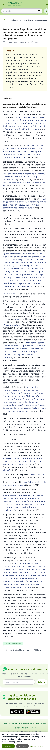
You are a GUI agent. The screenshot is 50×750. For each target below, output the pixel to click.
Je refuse (22, 746)
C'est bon (8, 746)
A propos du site (10, 723)
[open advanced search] (39, 11)
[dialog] (24, 741)
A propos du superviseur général (32, 723)
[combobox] (20, 11)
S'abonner (42, 682)
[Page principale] (4, 20)
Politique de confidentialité (25, 728)
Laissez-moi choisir (38, 746)
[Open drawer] (47, 4)
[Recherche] (46, 11)
